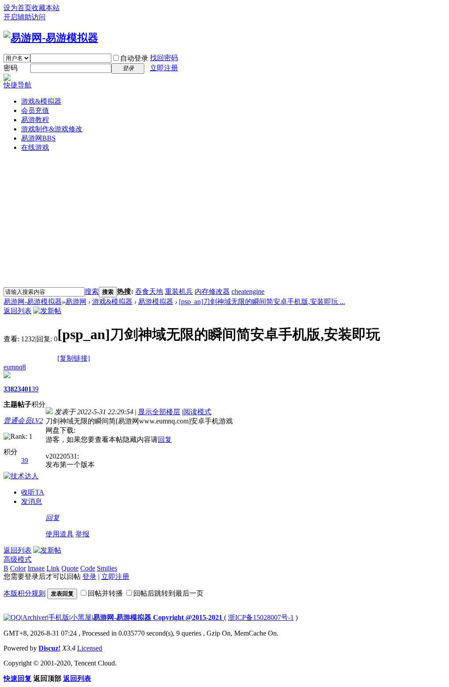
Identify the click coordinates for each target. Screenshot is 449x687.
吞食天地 (149, 291)
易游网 (38, 138)
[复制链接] (73, 358)
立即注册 (164, 68)
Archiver (34, 617)
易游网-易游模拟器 (33, 301)
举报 (82, 534)
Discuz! (50, 648)
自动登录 (134, 58)
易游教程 (35, 119)
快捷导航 (18, 85)
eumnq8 (15, 367)
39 (35, 389)
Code (87, 568)
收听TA (32, 492)
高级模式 (18, 559)
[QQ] (12, 617)
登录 (89, 576)
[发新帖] (47, 311)
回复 (165, 439)
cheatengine (248, 291)
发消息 (31, 501)
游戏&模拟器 (41, 101)
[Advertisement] (224, 220)
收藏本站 (46, 7)
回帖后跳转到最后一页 (168, 593)
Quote (69, 568)
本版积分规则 (25, 593)
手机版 (58, 617)
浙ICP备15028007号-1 (261, 617)
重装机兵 (179, 291)
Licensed (89, 648)
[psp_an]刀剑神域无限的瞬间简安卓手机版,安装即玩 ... (262, 301)
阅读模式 (197, 412)
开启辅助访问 (25, 17)
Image (36, 568)
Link (53, 568)
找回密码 (164, 57)
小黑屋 (81, 617)
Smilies (107, 568)
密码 (11, 68)
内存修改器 (212, 291)
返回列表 (18, 311)
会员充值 (35, 110)
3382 (11, 389)
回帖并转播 (105, 593)
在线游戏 (35, 147)
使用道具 (60, 534)
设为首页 (18, 7)
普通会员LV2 (23, 420)
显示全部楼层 (159, 412)
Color (18, 568)
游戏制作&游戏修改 (51, 129)
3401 (25, 389)
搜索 (92, 291)
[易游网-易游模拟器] (51, 37)
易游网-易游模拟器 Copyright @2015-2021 (158, 617)
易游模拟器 (155, 301)
